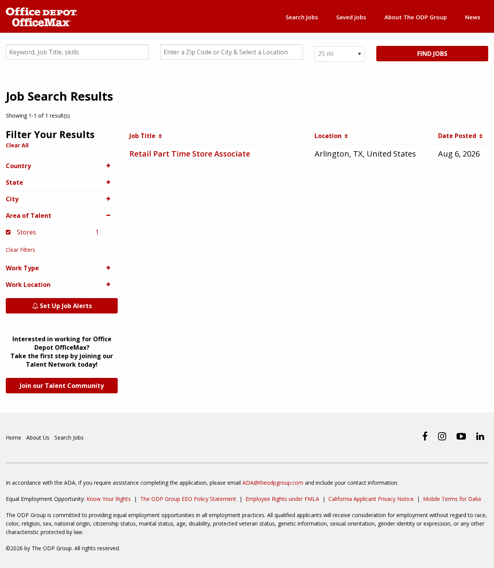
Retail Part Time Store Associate (189, 153)
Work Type (22, 268)
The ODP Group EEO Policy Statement (188, 498)
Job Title (144, 135)
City (12, 199)
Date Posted (458, 135)
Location (330, 135)
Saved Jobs (351, 17)
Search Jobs (302, 17)
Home (13, 437)
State (14, 182)
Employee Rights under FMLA (282, 498)
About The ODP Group (415, 17)
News (472, 17)
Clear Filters (20, 249)
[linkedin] (480, 436)
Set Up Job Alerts (65, 306)
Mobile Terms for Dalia (452, 498)
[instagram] (442, 436)
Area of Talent (28, 215)
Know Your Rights (108, 498)
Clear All (17, 145)
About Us (37, 437)
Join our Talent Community (62, 385)
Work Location (28, 284)
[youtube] (461, 436)
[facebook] (425, 436)
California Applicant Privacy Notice (371, 498)
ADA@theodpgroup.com (272, 482)
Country (18, 166)
